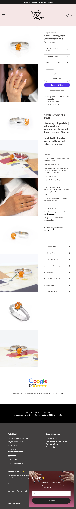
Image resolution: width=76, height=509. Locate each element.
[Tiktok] (22, 491)
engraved (50, 230)
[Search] (68, 15)
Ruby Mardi (16, 503)
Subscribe (51, 501)
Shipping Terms (51, 438)
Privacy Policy (51, 447)
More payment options (57, 90)
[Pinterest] (26, 491)
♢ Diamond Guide (50, 285)
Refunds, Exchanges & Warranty (57, 441)
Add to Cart (57, 79)
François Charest (50, 33)
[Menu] (3, 15)
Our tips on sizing (50, 208)
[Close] (71, 473)
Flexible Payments (53, 279)
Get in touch (48, 212)
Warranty (50, 272)
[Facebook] (9, 491)
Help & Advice (52, 291)
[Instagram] (18, 491)
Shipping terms (52, 259)
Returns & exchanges (54, 266)
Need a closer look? (54, 246)
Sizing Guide (51, 253)
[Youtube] (13, 491)
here (61, 393)
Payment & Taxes (52, 444)
